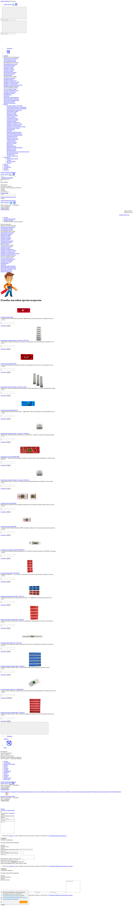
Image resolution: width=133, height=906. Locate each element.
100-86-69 (5, 172)
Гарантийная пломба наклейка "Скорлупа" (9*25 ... (14, 387)
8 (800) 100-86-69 (5, 1)
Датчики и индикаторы (10, 92)
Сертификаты (7, 167)
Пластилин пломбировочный (11, 100)
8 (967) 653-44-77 (8, 4)
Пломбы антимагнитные (10, 80)
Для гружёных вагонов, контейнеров (16, 107)
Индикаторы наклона (12, 153)
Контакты (6, 169)
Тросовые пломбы (8, 71)
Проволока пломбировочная (11, 97)
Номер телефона (5, 852)
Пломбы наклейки (8, 79)
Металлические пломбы (10, 72)
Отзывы (9, 160)
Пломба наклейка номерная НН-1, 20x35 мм (12, 596)
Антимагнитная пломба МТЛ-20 (9, 410)
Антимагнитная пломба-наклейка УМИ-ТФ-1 (13, 549)
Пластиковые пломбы (9, 65)
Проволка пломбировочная (14, 132)
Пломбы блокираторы (9, 103)
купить (8, 325)
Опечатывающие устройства (11, 98)
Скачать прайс (4, 193)
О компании (7, 157)
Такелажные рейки (12, 142)
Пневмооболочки (11, 146)
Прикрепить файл (5, 861)
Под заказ (9, 698)
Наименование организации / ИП (9, 849)
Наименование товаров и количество (10, 858)
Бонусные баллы (11, 161)
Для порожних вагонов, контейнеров (16, 108)
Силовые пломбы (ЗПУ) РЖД (14, 105)
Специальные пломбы (12, 119)
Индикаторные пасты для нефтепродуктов (18, 151)
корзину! (12, 813)
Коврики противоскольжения (14, 147)
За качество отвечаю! (6, 186)
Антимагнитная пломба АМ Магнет (10, 573)
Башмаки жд (10, 144)
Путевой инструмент (9, 93)
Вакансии (6, 772)
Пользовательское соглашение (8, 791)
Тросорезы (6, 96)
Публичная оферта (116, 791)
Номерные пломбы (9, 66)
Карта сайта (7, 779)
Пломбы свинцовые (9, 69)
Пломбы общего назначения (14, 110)
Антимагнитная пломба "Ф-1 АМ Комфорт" (12, 689)
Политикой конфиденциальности (57, 835)
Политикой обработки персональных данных (61, 866)
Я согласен (23, 902)
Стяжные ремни (11, 140)
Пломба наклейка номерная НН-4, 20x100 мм (12, 666)
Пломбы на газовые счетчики (11, 82)
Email (2, 854)
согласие (11, 835)
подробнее (3, 325)
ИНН (2, 851)
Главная (6, 55)
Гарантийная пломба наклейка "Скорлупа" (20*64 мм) (15, 480)
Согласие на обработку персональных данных (46, 791)
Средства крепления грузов (11, 90)
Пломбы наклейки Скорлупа (11, 86)
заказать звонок (5, 208)
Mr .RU (4, 185)
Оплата (6, 164)
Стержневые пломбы (9, 73)
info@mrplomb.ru (5, 209)
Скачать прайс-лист (124, 214)
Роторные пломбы (8, 68)
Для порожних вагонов (10, 61)
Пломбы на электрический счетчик (13, 85)
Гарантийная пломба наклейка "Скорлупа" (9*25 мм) (15, 340)
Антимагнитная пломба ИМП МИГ (10, 456)
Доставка (6, 165)
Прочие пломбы (8, 75)
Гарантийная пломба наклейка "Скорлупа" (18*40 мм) (15, 433)
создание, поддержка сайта (8, 796)
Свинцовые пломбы (12, 118)
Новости (9, 162)
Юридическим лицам (12, 158)
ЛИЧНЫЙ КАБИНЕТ (7, 178)
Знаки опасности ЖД (9, 101)
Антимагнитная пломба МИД (8, 503)
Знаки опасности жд (12, 137)
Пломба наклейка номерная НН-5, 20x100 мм (12, 712)
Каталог (6, 104)
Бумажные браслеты (12, 136)
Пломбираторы (8, 94)
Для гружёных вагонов (10, 60)
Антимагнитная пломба (7, 317)
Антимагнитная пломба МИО (8, 526)
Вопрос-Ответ (7, 778)
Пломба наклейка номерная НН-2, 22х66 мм (12, 619)
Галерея (6, 168)
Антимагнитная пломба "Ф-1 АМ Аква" (11, 642)
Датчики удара (10, 154)
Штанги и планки (11, 143)
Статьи (5, 773)
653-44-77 (5, 174)
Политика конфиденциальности (25, 791)
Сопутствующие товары (13, 128)
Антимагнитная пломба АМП (8, 363)
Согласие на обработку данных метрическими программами (74, 791)
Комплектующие (11, 150)
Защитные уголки (11, 149)
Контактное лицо (5, 860)
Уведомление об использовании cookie (101, 791)
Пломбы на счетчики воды (11, 83)
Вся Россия (13, 172)
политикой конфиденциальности (11, 895)
